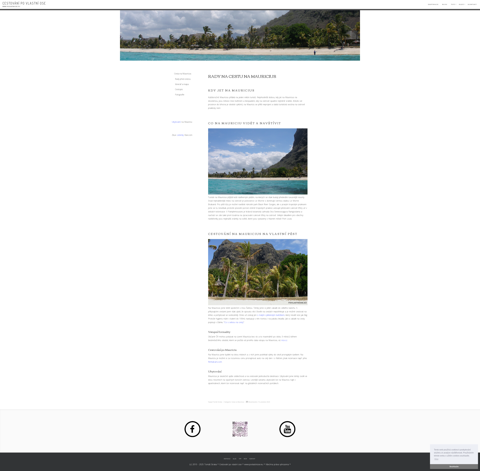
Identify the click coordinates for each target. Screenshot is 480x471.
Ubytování (176, 122)
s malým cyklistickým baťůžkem (270, 315)
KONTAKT (252, 459)
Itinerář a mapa (182, 84)
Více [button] (436, 459)
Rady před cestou (183, 79)
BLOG (234, 459)
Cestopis (179, 89)
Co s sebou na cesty (233, 322)
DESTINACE (227, 459)
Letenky (180, 135)
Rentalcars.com (215, 361)
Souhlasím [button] (454, 467)
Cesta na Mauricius (182, 73)
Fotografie (179, 94)
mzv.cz (284, 340)
